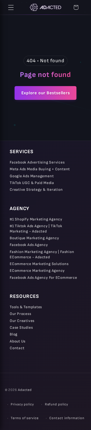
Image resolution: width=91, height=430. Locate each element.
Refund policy (56, 404)
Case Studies (21, 327)
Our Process (20, 314)
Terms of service (25, 418)
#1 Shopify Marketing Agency (36, 219)
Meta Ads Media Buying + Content (40, 169)
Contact (17, 348)
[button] (11, 7)
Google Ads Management (32, 176)
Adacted (25, 390)
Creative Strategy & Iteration (36, 189)
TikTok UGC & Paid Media (32, 183)
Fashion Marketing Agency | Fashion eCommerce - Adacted (42, 254)
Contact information (66, 418)
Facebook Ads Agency (29, 245)
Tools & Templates (26, 307)
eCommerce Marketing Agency (37, 270)
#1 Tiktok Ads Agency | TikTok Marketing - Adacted (36, 229)
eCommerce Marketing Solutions (39, 264)
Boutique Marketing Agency (34, 238)
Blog (13, 334)
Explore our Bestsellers (45, 93)
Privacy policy (22, 404)
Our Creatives (22, 321)
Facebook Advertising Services (37, 162)
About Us (17, 341)
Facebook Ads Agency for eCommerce (43, 277)
